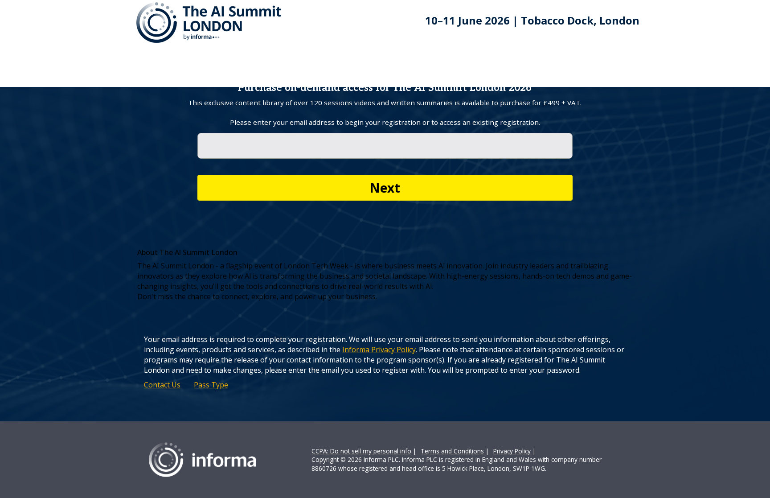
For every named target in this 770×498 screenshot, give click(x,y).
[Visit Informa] (202, 459)
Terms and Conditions (452, 451)
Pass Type (211, 385)
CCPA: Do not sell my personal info (361, 451)
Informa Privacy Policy (379, 349)
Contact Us (162, 385)
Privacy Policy (512, 451)
